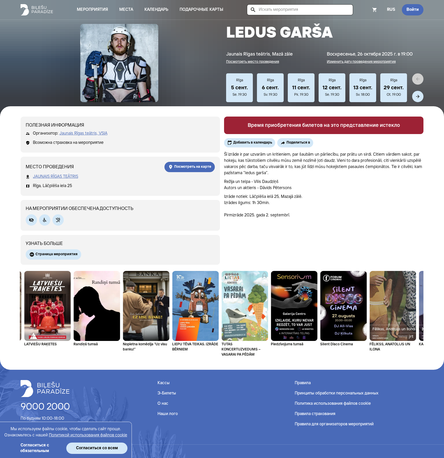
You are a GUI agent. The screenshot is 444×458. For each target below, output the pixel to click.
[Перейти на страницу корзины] (367, 9)
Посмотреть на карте (192, 167)
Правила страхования (315, 414)
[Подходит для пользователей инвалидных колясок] (44, 220)
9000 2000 (45, 407)
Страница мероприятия (56, 254)
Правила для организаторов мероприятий (334, 424)
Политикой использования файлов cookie (88, 435)
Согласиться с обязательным (34, 448)
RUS (391, 10)
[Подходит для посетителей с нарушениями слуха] (58, 220)
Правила (303, 383)
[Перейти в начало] (45, 388)
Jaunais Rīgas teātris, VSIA (83, 133)
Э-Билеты (167, 393)
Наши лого (168, 414)
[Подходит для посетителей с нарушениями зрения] (31, 220)
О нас (163, 404)
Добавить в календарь (252, 142)
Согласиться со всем (97, 448)
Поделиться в (298, 142)
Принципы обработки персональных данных (336, 393)
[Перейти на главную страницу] (37, 9)
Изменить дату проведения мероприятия (361, 62)
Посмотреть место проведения (252, 62)
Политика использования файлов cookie (333, 404)
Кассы (164, 383)
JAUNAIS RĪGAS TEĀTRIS (55, 177)
